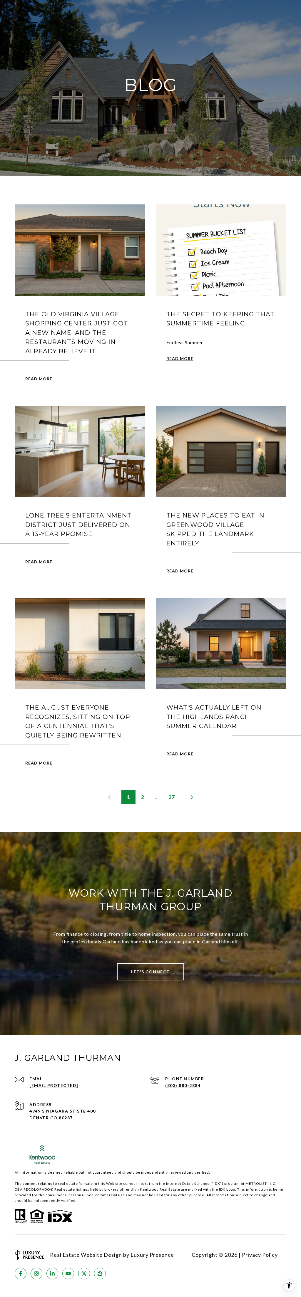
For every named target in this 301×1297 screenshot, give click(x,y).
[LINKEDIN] (52, 1273)
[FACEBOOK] (20, 1273)
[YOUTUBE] (68, 1273)
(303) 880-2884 (182, 1085)
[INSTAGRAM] (36, 1273)
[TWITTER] (84, 1273)
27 (171, 797)
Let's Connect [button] (150, 971)
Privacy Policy (260, 1254)
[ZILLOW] (100, 1273)
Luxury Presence (152, 1254)
